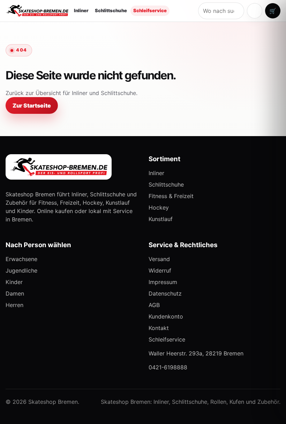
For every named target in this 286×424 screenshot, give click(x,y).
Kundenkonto (166, 316)
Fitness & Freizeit (171, 196)
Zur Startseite (32, 105)
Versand (159, 259)
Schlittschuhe (111, 10)
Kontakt (159, 327)
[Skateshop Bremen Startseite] (37, 11)
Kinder (14, 281)
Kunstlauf (161, 218)
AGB (154, 304)
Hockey (159, 207)
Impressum (163, 281)
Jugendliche (21, 270)
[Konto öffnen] (254, 10)
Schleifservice (150, 10)
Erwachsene (21, 259)
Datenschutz (165, 293)
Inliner (81, 10)
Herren (14, 304)
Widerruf (160, 270)
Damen (15, 293)
